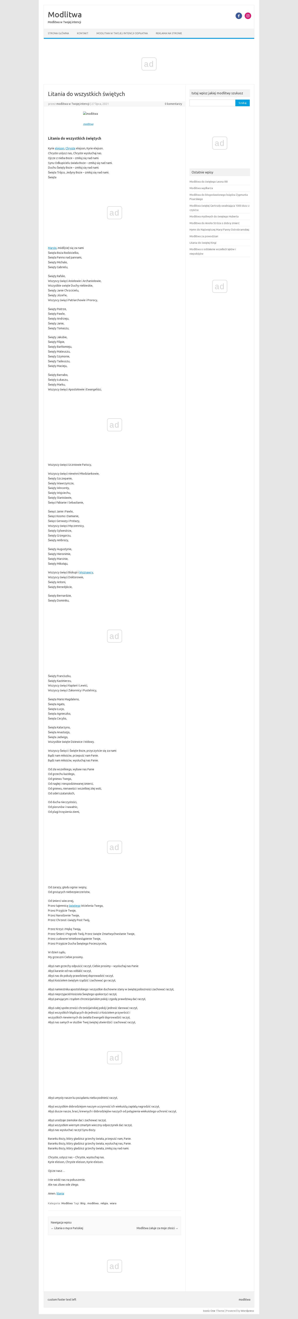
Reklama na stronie (169, 33)
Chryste (70, 148)
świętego (74, 905)
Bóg (82, 1203)
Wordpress (247, 1310)
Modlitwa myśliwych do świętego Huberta (214, 216)
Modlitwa (65, 14)
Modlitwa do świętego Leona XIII (209, 181)
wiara (113, 1203)
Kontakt (82, 33)
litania (60, 1193)
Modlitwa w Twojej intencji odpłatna (122, 33)
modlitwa (88, 124)
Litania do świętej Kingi (203, 242)
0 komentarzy (173, 103)
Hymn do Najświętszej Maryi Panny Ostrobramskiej (219, 229)
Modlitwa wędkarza (201, 188)
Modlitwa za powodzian (204, 236)
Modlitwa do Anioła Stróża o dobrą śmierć (214, 223)
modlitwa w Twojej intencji (72, 103)
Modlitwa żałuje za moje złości (157, 1228)
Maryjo (52, 248)
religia (104, 1203)
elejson (59, 148)
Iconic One (209, 1310)
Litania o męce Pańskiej (67, 1228)
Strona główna (58, 33)
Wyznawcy (86, 572)
